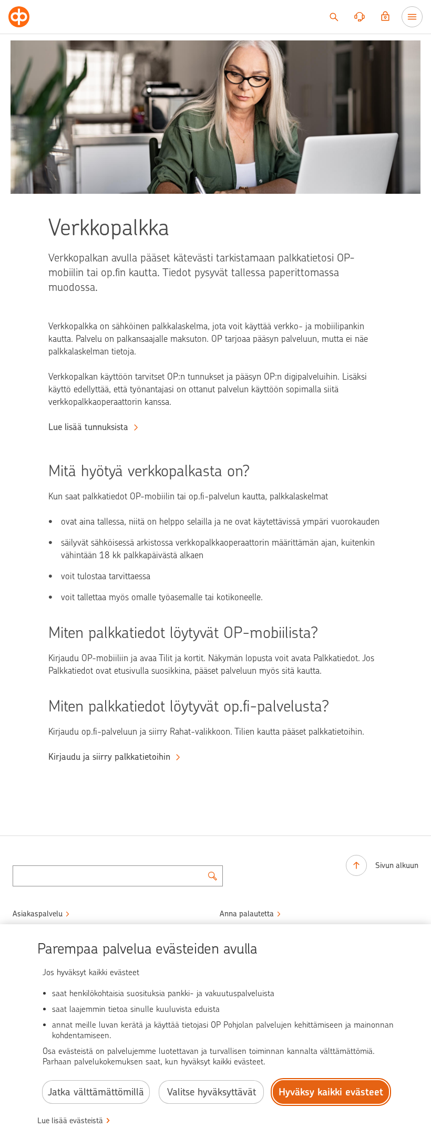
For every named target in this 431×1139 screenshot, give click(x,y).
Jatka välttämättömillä (96, 1092)
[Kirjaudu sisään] (385, 17)
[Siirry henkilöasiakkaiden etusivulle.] (18, 16)
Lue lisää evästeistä (70, 1120)
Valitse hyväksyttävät (211, 1092)
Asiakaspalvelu (38, 913)
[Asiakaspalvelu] (360, 17)
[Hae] (334, 17)
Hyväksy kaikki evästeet (331, 1092)
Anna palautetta (247, 913)
